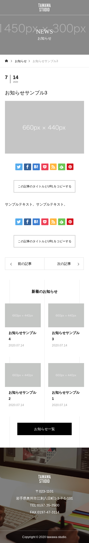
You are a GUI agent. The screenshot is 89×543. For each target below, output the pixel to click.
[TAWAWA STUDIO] (44, 7)
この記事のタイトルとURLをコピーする (44, 186)
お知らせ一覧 (44, 429)
